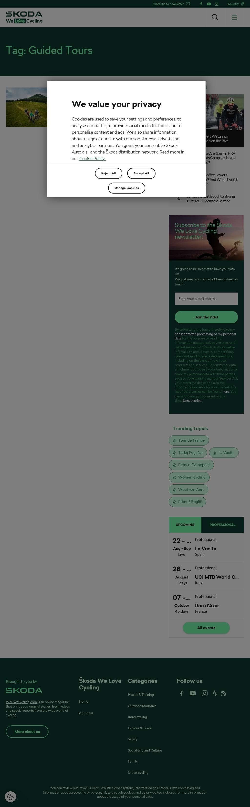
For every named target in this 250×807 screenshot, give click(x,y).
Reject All (108, 173)
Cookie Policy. (92, 158)
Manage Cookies (127, 188)
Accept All (141, 173)
